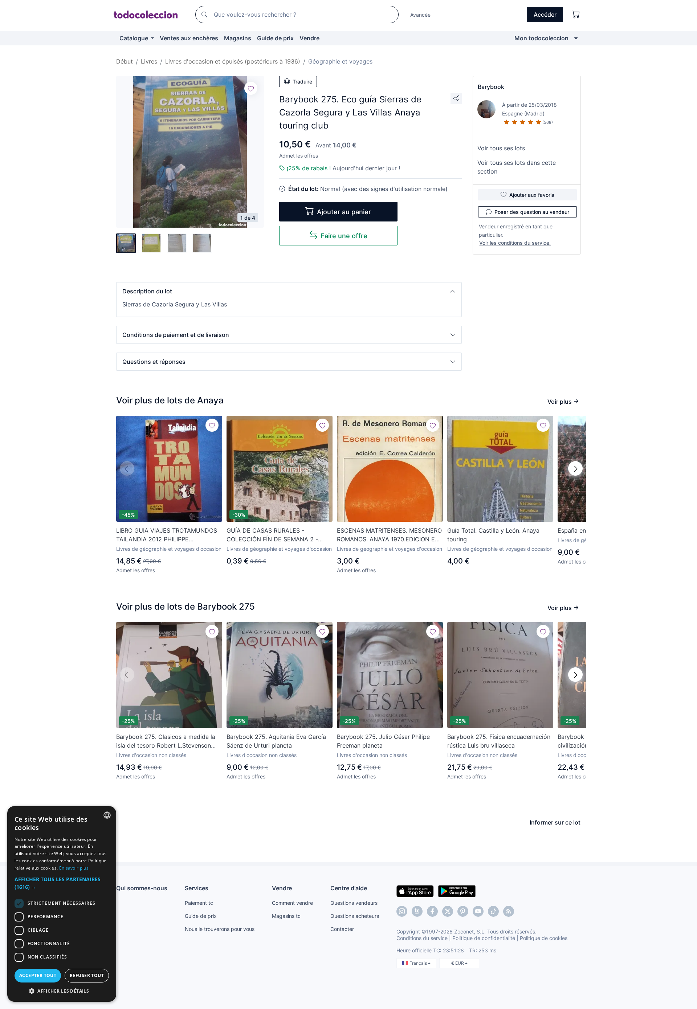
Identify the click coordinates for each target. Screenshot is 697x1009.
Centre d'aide (348, 888)
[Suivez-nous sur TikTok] (493, 911)
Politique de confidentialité (483, 938)
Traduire (302, 81)
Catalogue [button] (134, 38)
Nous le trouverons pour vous (219, 929)
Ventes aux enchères (189, 38)
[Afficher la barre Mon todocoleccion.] (575, 38)
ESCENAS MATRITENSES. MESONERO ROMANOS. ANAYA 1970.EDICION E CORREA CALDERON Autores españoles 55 (389, 535)
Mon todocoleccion (541, 38)
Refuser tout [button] (87, 975)
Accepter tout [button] (37, 975)
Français (418, 963)
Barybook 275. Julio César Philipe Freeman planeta (383, 741)
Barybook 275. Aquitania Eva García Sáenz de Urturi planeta (276, 741)
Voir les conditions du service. (515, 243)
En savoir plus (74, 868)
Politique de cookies (543, 938)
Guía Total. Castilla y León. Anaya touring (493, 535)
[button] (289, 291)
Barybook (491, 86)
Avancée (420, 15)
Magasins (237, 38)
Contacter (342, 929)
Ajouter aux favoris (531, 195)
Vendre (309, 38)
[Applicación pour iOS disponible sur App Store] (415, 890)
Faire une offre (344, 236)
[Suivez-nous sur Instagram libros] (417, 911)
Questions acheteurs (354, 916)
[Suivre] (250, 88)
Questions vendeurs (354, 903)
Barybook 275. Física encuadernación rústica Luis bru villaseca (498, 741)
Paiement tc (199, 903)
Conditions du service (422, 938)
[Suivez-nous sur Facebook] (432, 911)
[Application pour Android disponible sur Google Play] (457, 890)
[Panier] (576, 14)
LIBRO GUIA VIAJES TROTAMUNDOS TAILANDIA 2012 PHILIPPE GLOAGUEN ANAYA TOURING (166, 535)
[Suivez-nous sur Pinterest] (462, 911)
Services (196, 888)
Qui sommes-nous (141, 888)
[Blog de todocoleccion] (508, 911)
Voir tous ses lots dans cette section (516, 167)
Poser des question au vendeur (531, 212)
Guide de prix (275, 38)
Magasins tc (286, 916)
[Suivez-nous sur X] (447, 911)
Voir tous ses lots (501, 148)
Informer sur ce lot (555, 822)
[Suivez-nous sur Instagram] (401, 911)
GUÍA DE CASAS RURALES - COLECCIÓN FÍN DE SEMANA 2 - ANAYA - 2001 (272, 535)
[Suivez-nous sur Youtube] (478, 911)
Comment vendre (292, 903)
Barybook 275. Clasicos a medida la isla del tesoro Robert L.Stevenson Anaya (165, 741)
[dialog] (61, 904)
